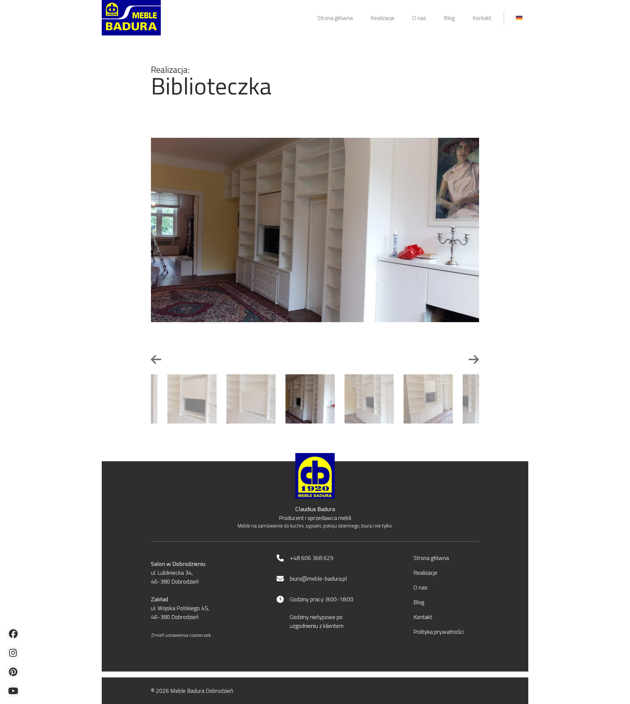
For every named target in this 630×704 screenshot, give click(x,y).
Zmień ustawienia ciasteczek (181, 635)
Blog (449, 17)
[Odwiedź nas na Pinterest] (13, 671)
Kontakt (481, 17)
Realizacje (382, 17)
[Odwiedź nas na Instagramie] (13, 652)
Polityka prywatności (438, 631)
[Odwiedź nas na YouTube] (13, 690)
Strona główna (335, 17)
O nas (419, 17)
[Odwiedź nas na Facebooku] (13, 633)
